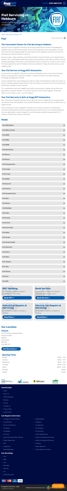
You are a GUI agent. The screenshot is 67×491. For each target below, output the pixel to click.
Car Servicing (39, 431)
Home (5, 391)
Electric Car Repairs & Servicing (45, 437)
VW (4, 471)
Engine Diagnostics (9, 440)
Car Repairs (6, 431)
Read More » (9, 317)
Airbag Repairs (40, 419)
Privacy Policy (7, 409)
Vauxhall (5, 468)
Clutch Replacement (42, 434)
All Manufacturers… (9, 474)
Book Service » (43, 298)
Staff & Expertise (8, 397)
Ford (4, 462)
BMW (4, 459)
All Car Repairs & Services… (44, 449)
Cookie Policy (7, 412)
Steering (38, 443)
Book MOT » (9, 298)
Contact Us (6, 406)
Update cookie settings (8, 488)
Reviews (5, 400)
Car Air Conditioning (9, 425)
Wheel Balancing (8, 449)
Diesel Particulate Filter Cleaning (13, 437)
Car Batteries (39, 425)
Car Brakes (6, 428)
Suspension (7, 446)
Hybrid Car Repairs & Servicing (45, 440)
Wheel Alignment (41, 446)
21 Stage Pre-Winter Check (11, 419)
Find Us (5, 403)
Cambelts (38, 422)
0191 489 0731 (52, 3)
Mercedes (6, 465)
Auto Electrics (7, 422)
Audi (4, 456)
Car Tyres (6, 434)
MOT (4, 443)
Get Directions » (10, 349)
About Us (6, 394)
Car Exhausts (39, 428)
